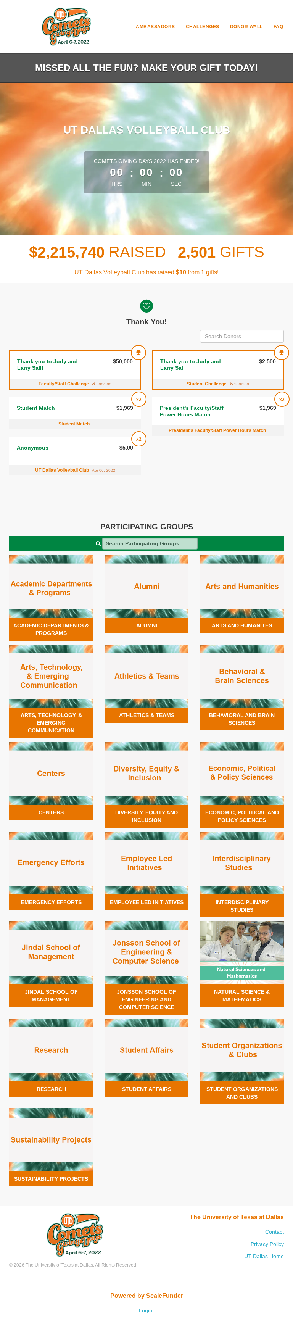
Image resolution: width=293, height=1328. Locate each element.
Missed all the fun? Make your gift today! (146, 68)
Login (145, 1310)
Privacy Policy (267, 1244)
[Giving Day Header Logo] (66, 27)
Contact (274, 1232)
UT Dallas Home (264, 1256)
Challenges (202, 26)
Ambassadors (155, 26)
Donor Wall (246, 26)
